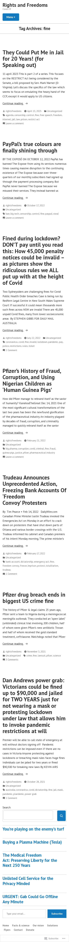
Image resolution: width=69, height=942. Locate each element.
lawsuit (41, 655)
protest (41, 565)
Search (7, 807)
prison (24, 119)
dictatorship (27, 561)
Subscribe (57, 913)
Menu (12, 17)
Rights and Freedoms (25, 5)
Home (6, 925)
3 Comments (12, 660)
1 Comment (11, 350)
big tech (15, 213)
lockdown (42, 341)
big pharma (11, 448)
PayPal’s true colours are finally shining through (32, 147)
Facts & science (20, 925)
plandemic (18, 794)
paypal (48, 213)
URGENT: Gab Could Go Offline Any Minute (30, 899)
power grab (31, 794)
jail (13, 119)
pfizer (26, 452)
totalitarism (52, 565)
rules (25, 346)
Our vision (38, 925)
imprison (32, 565)
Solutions (52, 925)
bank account (13, 561)
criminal (40, 448)
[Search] (61, 816)
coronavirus (12, 341)
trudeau (7, 569)
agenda (9, 115)
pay (61, 341)
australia (10, 789)
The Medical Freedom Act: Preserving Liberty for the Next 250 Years (30, 860)
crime (29, 655)
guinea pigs (8, 452)
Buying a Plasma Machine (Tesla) (32, 842)
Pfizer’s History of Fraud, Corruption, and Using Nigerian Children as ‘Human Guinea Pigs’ (32, 380)
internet (7, 119)
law (18, 119)
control (30, 115)
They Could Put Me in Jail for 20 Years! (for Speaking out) (33, 59)
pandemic (53, 341)
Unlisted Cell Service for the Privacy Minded (28, 881)
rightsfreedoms (14, 111)
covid (21, 341)
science (57, 655)
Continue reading (13, 103)
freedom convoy (11, 565)
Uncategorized (54, 111)
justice (18, 452)
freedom (57, 115)
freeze (23, 565)
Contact (18, 929)
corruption (23, 448)
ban (8, 213)
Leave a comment (15, 123)
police (6, 346)
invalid (33, 341)
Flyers (7, 929)
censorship (20, 115)
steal (56, 213)
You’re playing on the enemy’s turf (33, 829)
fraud (52, 448)
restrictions (16, 346)
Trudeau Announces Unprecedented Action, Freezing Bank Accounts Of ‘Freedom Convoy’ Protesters (34, 490)
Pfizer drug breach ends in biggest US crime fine (34, 597)
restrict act (34, 119)
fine (37, 115)
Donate (30, 929)
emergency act (41, 561)
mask (60, 789)
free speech (46, 115)
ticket (32, 346)
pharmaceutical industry (42, 452)
